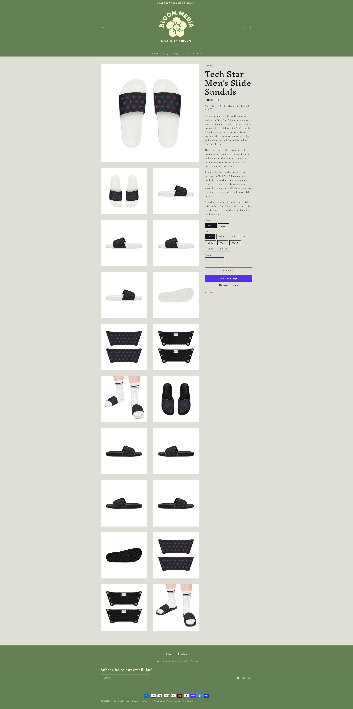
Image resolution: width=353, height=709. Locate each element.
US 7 (221, 237)
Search (166, 661)
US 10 (210, 243)
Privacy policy (159, 701)
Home (158, 661)
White (211, 226)
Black (223, 226)
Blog (174, 661)
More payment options (228, 285)
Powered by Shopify (130, 701)
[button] (104, 27)
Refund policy (146, 701)
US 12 (212, 250)
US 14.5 (225, 250)
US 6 (210, 237)
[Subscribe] (147, 678)
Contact (194, 661)
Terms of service (173, 701)
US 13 (235, 243)
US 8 (233, 237)
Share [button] (210, 293)
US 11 (222, 243)
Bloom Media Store (114, 701)
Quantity (208, 255)
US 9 (245, 237)
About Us (183, 661)
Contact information (191, 701)
